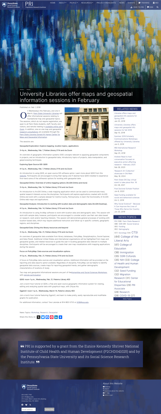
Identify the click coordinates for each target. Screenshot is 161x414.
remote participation (32, 275)
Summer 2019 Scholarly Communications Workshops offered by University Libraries (127, 139)
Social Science (133, 224)
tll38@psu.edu (82, 302)
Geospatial (53, 312)
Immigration (127, 252)
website (23, 176)
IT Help (107, 393)
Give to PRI (138, 7)
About (62, 3)
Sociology (123, 233)
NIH (122, 259)
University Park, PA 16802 (30, 401)
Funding (122, 226)
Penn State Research (131, 221)
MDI (156, 3)
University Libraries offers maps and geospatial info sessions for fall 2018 (125, 127)
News (121, 3)
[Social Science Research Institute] (31, 387)
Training (145, 3)
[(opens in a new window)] (22, 405)
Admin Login (109, 395)
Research (44, 312)
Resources (86, 3)
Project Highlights (106, 3)
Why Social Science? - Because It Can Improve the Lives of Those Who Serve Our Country (127, 206)
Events (131, 3)
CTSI (135, 232)
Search (107, 389)
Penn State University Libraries (46, 113)
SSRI (151, 7)
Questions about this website (114, 391)
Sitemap (107, 387)
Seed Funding (128, 270)
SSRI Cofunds (128, 256)
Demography (124, 229)
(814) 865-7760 (26, 395)
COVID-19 (125, 295)
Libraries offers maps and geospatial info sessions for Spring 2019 (125, 116)
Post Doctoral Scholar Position (126, 189)
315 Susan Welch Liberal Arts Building (33, 399)
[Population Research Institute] (23, 5)
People (73, 3)
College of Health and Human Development (126, 263)
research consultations (29, 132)
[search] (157, 7)
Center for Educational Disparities (126, 281)
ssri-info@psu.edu (27, 397)
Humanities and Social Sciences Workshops (89, 272)
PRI (115, 221)
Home (52, 3)
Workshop (35, 312)
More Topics (127, 299)
